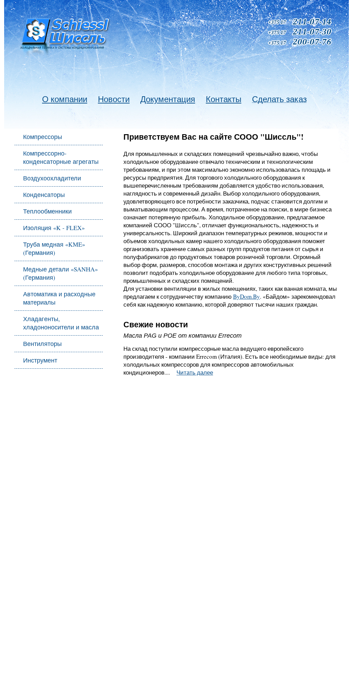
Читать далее (194, 372)
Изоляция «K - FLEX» (54, 228)
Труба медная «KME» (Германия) (54, 248)
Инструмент (40, 360)
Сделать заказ (279, 99)
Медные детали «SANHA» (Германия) (60, 273)
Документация (167, 99)
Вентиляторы (42, 343)
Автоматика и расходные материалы (59, 298)
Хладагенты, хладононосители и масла (61, 323)
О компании (64, 99)
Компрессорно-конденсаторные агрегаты (61, 157)
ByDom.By (246, 296)
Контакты (223, 99)
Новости (114, 99)
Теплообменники (47, 211)
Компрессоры (42, 136)
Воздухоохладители (52, 178)
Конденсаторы (44, 194)
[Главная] (68, 36)
